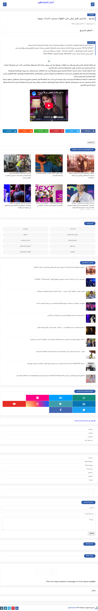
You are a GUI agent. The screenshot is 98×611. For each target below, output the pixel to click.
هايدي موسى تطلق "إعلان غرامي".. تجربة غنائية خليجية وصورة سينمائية (61, 291)
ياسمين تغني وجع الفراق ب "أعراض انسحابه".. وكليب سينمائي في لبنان (68, 51)
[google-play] (60, 404)
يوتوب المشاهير (25, 252)
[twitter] (84, 410)
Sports (90, 473)
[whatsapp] (84, 398)
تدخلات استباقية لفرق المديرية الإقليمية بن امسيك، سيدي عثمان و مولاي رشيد (18, 176)
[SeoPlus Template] (96, 607)
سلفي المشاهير (72, 235)
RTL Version (89, 440)
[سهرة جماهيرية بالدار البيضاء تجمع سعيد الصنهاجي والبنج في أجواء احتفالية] (80, 163)
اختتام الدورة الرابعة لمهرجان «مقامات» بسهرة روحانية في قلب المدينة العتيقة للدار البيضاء (60, 45)
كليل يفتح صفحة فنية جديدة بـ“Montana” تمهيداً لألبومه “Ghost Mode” (68, 54)
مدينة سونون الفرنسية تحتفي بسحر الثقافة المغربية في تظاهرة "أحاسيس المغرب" (57, 339)
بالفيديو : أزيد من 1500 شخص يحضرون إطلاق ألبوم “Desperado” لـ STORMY (60, 279)
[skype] (14, 398)
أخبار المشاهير (46, 2)
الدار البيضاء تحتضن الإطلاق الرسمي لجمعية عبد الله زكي (66, 315)
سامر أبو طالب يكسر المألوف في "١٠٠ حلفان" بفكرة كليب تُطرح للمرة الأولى (61, 327)
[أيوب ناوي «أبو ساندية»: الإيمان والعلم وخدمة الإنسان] (49, 163)
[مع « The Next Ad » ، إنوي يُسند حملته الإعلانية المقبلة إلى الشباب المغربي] (49, 193)
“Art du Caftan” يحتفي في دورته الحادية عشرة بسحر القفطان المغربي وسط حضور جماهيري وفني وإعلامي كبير (54, 48)
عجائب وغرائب (25, 240)
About (91, 433)
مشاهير (72, 246)
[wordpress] (5, 608)
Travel (91, 480)
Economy (90, 469)
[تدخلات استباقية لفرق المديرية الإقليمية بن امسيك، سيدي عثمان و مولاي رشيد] (17, 163)
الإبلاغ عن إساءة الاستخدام (85, 421)
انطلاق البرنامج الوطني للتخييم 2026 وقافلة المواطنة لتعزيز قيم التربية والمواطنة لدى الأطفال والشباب (50, 376)
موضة (72, 252)
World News (89, 462)
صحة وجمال (72, 240)
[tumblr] (1, 608)
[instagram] (37, 404)
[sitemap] (17, 608)
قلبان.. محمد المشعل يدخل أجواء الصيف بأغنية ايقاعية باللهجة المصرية (60, 352)
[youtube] (14, 404)
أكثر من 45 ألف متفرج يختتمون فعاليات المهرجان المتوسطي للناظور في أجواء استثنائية (18, 205)
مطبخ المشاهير (25, 246)
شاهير (25, 235)
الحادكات (72, 229)
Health (90, 476)
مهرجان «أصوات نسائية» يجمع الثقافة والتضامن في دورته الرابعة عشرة (60, 303)
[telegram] (9, 608)
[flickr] (37, 398)
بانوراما (91, 14)
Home (91, 429)
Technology (89, 465)
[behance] (60, 398)
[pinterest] (13, 608)
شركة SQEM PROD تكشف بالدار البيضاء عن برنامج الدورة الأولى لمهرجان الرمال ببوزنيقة (56, 364)
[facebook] (60, 410)
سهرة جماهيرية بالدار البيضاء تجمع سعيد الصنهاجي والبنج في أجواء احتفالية (81, 176)
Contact (90, 437)
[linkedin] (84, 404)
